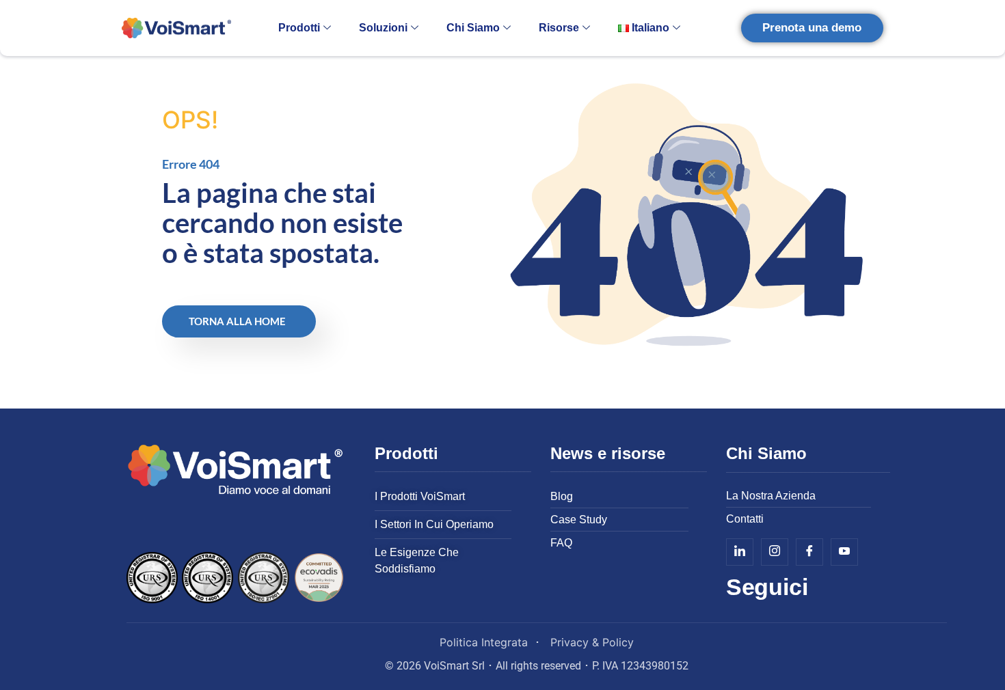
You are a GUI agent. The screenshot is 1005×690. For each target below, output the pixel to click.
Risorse (559, 27)
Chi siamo (473, 27)
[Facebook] (809, 552)
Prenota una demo (811, 27)
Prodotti (299, 27)
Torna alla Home (237, 321)
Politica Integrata (484, 642)
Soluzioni (383, 27)
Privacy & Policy (592, 642)
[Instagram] (774, 552)
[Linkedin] (739, 552)
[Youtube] (844, 552)
